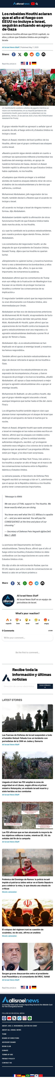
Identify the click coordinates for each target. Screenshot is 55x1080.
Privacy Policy (8, 1059)
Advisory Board (9, 1042)
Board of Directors (10, 1038)
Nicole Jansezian (9, 892)
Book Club (6, 1046)
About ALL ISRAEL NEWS (11, 1030)
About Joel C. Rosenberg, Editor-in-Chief (19, 1026)
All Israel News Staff (10, 47)
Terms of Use (7, 1054)
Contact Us (7, 1063)
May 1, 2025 (10, 535)
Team (4, 1034)
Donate (5, 1050)
